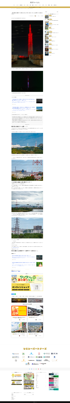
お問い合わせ (37, 387)
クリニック (37, 381)
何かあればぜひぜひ (16, 247)
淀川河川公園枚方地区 (39, 296)
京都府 (23, 296)
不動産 (36, 385)
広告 (36, 386)
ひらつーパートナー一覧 (13, 378)
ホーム (36, 373)
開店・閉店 (37, 375)
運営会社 (12, 397)
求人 (36, 384)
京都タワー (17, 296)
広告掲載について (13, 398)
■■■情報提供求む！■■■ (15, 271)
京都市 (20, 296)
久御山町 (13, 296)
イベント (37, 382)
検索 (57, 11)
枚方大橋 (27, 296)
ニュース (37, 374)
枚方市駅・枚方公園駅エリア (32, 296)
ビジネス (37, 383)
